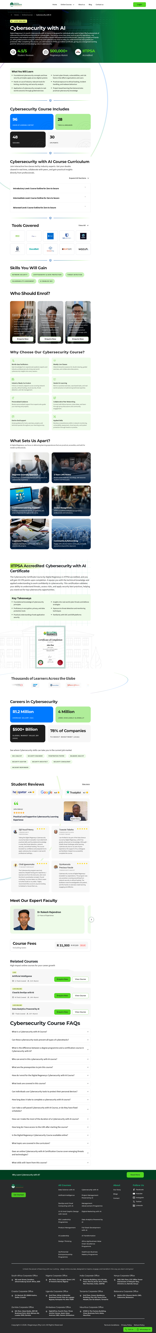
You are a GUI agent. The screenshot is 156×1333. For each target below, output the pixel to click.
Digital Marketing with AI (91, 1211)
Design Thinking (64, 1241)
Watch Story (75, 819)
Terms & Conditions (111, 1325)
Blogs (115, 1194)
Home (55, 4)
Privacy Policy (126, 1325)
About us (81, 4)
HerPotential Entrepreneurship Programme (65, 1254)
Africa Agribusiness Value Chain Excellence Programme (91, 1243)
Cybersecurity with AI (90, 1190)
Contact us (99, 4)
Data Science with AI (66, 1190)
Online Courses (66, 4)
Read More (135, 1175)
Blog (90, 4)
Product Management (67, 1228)
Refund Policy (139, 1325)
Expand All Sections (77, 178)
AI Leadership (63, 1236)
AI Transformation (89, 1236)
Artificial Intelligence (66, 1195)
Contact (116, 1198)
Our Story (117, 1190)
